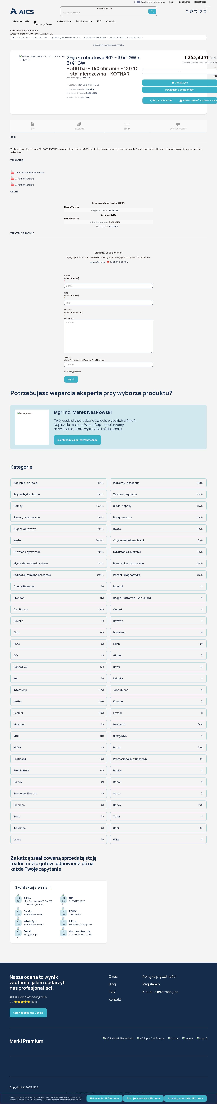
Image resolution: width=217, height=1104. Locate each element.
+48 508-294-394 (119, 262)
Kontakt (114, 999)
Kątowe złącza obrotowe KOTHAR (65, 37)
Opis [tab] (32, 129)
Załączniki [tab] (79, 129)
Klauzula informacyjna (160, 991)
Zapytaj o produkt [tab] (178, 129)
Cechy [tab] (127, 129)
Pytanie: (73, 311)
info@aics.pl (99, 262)
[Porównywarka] (196, 11)
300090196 (86, 78)
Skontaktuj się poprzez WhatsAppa (77, 440)
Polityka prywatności (159, 976)
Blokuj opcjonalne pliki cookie (143, 1098)
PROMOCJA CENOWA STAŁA (108, 45)
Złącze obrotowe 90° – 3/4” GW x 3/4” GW (126, 37)
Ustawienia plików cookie (104, 1098)
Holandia (89, 89)
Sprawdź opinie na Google (28, 1012)
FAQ (111, 991)
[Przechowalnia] (200, 11)
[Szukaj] (152, 11)
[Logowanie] (187, 11)
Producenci (83, 21)
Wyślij (71, 379)
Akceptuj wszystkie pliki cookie (185, 1098)
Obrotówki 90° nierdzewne (94, 37)
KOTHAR (85, 97)
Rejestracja (200, 1)
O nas (113, 976)
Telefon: (84, 358)
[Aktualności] (191, 11)
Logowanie (184, 1)
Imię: (71, 294)
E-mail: (71, 277)
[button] (172, 2)
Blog (112, 984)
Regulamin (151, 984)
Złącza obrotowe (40, 37)
